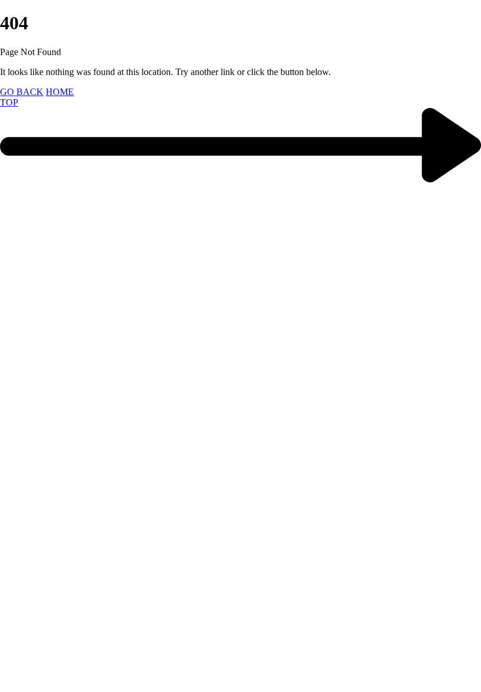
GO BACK (21, 92)
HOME (60, 92)
